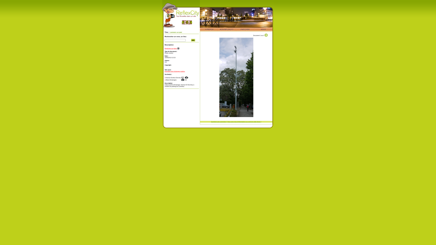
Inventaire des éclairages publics (175, 71)
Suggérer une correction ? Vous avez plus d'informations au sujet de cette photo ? (236, 122)
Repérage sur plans (171, 48)
